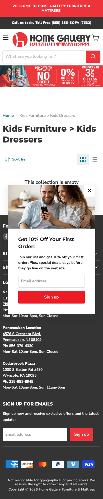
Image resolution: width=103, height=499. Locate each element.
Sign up (51, 297)
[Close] (89, 191)
